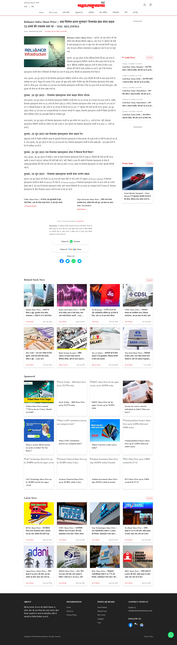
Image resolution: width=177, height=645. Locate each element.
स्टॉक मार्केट (66, 12)
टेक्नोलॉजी (116, 12)
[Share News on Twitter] (68, 261)
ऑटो (125, 12)
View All (149, 57)
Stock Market (102, 607)
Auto (99, 623)
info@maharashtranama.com (140, 611)
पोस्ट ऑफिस (103, 12)
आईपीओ (91, 12)
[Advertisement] (137, 36)
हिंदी (32, 7)
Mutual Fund (102, 611)
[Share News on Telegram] (79, 261)
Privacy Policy (71, 615)
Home (41, 12)
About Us (69, 611)
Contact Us (80, 221)
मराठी (25, 7)
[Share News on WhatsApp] (73, 261)
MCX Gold (53, 12)
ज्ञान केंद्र (135, 12)
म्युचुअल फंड (79, 12)
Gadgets (101, 619)
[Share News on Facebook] (62, 261)
